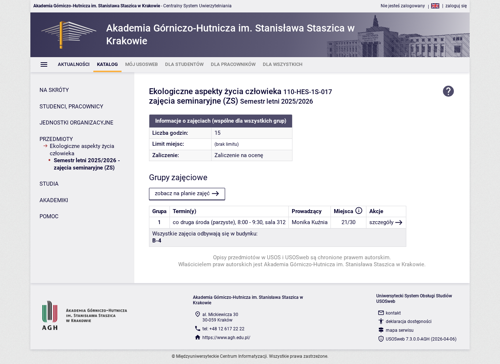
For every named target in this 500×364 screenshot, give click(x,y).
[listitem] (73, 64)
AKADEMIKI (54, 200)
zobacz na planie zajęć (182, 193)
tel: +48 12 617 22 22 (223, 328)
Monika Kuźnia (310, 222)
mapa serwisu (400, 330)
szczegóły (381, 222)
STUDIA (49, 184)
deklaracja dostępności (409, 321)
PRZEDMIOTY (56, 139)
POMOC (49, 216)
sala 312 (275, 222)
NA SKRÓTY (54, 90)
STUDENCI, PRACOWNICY (71, 106)
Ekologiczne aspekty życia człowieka (82, 150)
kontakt (393, 313)
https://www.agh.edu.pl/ (226, 337)
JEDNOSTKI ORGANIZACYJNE (76, 122)
